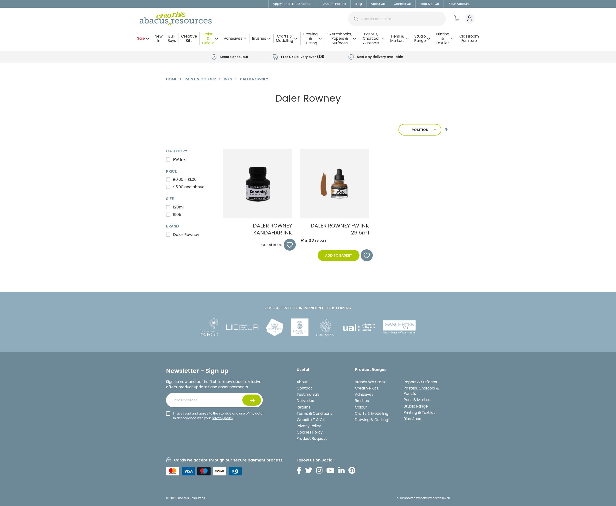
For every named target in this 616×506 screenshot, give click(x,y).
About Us (378, 3)
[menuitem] (143, 38)
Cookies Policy (310, 432)
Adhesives (364, 394)
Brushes (362, 400)
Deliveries (305, 400)
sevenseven (441, 498)
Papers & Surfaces (420, 381)
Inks (228, 79)
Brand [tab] (172, 226)
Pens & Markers (417, 399)
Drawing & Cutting (371, 419)
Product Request (312, 438)
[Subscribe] (251, 400)
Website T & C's (311, 419)
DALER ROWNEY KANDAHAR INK (272, 229)
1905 (176, 214)
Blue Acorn (413, 418)
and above (189, 187)
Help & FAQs (429, 3)
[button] (287, 245)
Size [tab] (170, 199)
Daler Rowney (185, 234)
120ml (178, 207)
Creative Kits (366, 388)
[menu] (308, 38)
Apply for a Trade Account (293, 3)
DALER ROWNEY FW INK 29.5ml (340, 229)
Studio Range (416, 406)
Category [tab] (176, 151)
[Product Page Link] (257, 217)
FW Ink (179, 159)
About (302, 381)
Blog (358, 3)
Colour (361, 407)
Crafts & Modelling (371, 413)
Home (172, 79)
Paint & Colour (201, 79)
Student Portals (334, 3)
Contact (304, 388)
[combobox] (397, 19)
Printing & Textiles (420, 412)
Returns (303, 407)
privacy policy (222, 418)
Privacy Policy (309, 425)
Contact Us (402, 3)
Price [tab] (171, 171)
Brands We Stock (370, 381)
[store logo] (176, 19)
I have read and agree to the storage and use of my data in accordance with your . (218, 415)
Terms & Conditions (314, 413)
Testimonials (308, 394)
